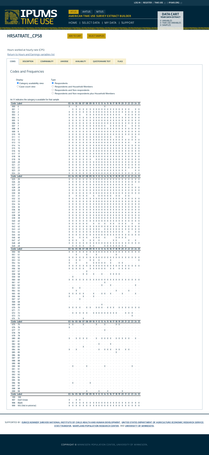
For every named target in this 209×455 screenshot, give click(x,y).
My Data (110, 23)
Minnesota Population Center (96, 444)
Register (147, 2)
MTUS (99, 11)
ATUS (74, 11)
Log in (137, 2)
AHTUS (86, 11)
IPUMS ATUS (7, 7)
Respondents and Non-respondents (72, 90)
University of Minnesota (139, 425)
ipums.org (174, 2)
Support (127, 23)
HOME (73, 23)
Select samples (96, 36)
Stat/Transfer (62, 425)
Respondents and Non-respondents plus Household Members (85, 93)
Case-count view (27, 86)
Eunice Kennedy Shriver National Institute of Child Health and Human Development (71, 422)
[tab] (13, 61)
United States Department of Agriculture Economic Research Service (162, 422)
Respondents (61, 83)
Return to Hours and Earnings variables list (31, 54)
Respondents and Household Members (74, 86)
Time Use (158, 2)
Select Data (91, 23)
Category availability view (31, 83)
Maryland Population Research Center (96, 425)
